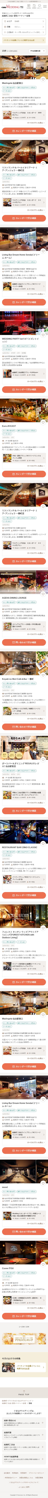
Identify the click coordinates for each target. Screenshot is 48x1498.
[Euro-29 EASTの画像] (24, 410)
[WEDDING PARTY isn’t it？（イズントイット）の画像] (24, 323)
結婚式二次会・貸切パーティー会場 (14, 1403)
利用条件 (23, 1473)
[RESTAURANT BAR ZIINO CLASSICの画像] (24, 832)
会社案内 (7, 1473)
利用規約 (15, 1473)
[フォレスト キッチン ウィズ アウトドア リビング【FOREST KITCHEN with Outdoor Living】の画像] (24, 916)
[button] (24, 1422)
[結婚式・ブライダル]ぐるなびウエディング (16, 1401)
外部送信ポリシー (11, 1478)
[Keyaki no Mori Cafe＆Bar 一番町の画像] (24, 663)
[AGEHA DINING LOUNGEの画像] (24, 582)
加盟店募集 (39, 1478)
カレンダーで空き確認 (26, 131)
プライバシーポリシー (36, 1473)
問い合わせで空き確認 (26, 642)
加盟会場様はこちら (26, 1478)
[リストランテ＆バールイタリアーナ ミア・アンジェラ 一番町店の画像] (24, 152)
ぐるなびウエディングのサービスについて (24, 1482)
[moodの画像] (24, 1171)
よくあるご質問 (24, 1487)
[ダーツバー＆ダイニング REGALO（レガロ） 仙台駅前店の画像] (24, 748)
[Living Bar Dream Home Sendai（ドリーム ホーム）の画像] (24, 239)
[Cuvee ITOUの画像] (24, 1252)
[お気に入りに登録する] (43, 79)
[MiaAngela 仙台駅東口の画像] (24, 67)
